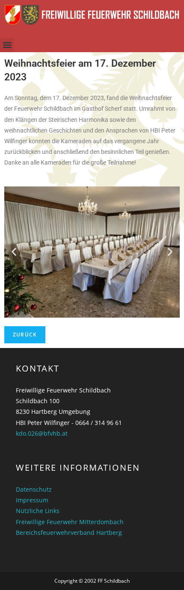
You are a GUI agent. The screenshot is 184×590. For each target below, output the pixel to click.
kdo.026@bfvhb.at (42, 433)
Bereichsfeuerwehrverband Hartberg (69, 532)
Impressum (32, 500)
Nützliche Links (37, 511)
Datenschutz (34, 489)
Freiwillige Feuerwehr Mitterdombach (70, 522)
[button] (7, 45)
